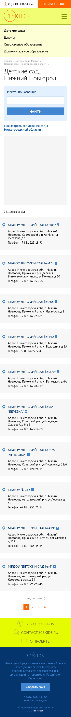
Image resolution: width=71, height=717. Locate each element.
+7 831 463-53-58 (31, 281)
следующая (33, 598)
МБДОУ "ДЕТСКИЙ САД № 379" (32, 371)
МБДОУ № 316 (19, 489)
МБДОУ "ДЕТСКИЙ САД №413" (31, 528)
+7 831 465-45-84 (31, 545)
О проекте (40, 641)
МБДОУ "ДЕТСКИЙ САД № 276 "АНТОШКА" (31, 452)
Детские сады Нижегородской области (25, 63)
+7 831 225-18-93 (31, 242)
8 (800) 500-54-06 (20, 4)
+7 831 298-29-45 (31, 584)
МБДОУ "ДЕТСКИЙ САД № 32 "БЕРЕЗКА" (30, 409)
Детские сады (14, 30)
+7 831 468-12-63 (31, 429)
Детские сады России (27, 60)
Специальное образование (23, 44)
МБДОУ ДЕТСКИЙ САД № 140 (31, 336)
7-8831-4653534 (30, 351)
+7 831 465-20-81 (31, 316)
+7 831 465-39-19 (31, 386)
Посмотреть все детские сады (26, 127)
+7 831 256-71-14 (31, 507)
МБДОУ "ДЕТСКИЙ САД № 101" (32, 225)
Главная (8, 60)
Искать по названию (21, 92)
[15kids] (16, 16)
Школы (9, 37)
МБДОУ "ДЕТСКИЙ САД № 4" (30, 566)
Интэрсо (39, 710)
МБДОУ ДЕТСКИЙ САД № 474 (31, 263)
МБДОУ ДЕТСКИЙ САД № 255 (31, 301)
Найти (36, 111)
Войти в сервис (54, 4)
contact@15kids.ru (39, 632)
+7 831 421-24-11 (31, 469)
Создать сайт (35, 687)
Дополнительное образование (26, 51)
